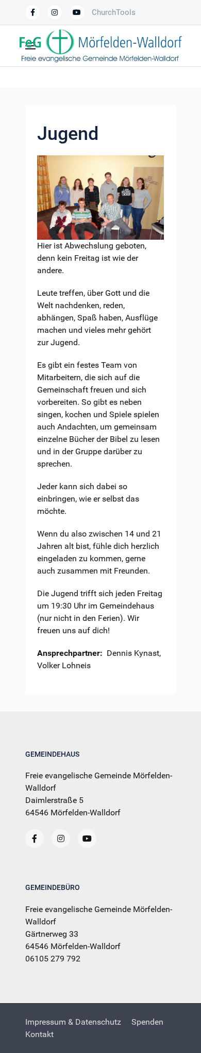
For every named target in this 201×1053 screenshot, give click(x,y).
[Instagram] (61, 838)
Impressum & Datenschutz (73, 1022)
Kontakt (39, 1034)
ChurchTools (114, 12)
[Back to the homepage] (100, 45)
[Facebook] (32, 12)
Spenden (147, 1022)
